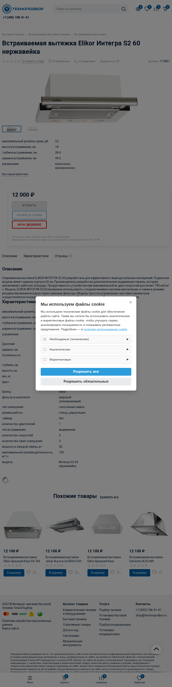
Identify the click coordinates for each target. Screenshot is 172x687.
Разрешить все (86, 372)
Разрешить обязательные (86, 381)
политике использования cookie (105, 329)
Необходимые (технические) (69, 339)
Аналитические (60, 349)
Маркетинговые (60, 359)
